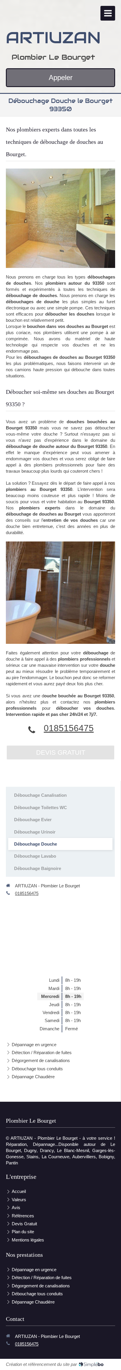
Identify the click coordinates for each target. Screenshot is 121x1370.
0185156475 (69, 728)
